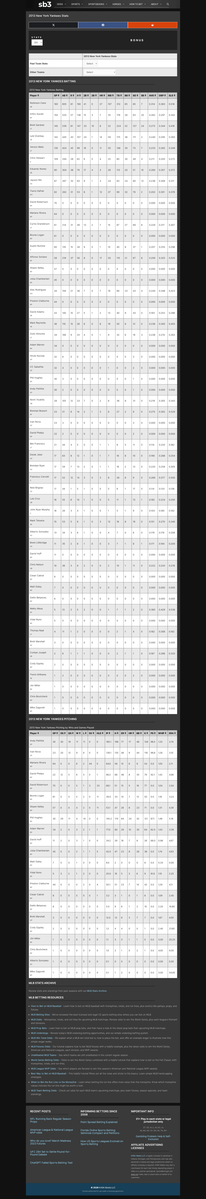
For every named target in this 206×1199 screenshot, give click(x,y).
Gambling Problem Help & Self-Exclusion (153, 1138)
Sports (75, 4)
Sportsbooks (96, 4)
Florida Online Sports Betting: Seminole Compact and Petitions (100, 1131)
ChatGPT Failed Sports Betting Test (51, 1162)
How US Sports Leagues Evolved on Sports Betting (102, 1142)
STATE (37, 37)
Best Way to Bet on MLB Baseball (49, 1073)
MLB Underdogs (39, 1033)
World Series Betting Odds (45, 1060)
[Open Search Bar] (166, 4)
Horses (117, 4)
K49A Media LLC (138, 1156)
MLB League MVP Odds (43, 1068)
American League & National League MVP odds (51, 1131)
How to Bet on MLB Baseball (46, 1006)
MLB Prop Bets (39, 1028)
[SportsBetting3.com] (46, 4)
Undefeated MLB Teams (43, 1055)
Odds (60, 4)
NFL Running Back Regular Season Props (50, 1120)
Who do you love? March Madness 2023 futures (50, 1142)
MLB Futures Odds (40, 1046)
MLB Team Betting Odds (44, 1090)
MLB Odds (36, 1019)
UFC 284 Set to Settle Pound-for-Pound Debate (50, 1153)
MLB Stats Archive (97, 990)
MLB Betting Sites (40, 1014)
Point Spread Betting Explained (99, 1122)
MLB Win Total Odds (42, 1038)
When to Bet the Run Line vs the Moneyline (53, 1082)
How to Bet (136, 4)
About (154, 4)
